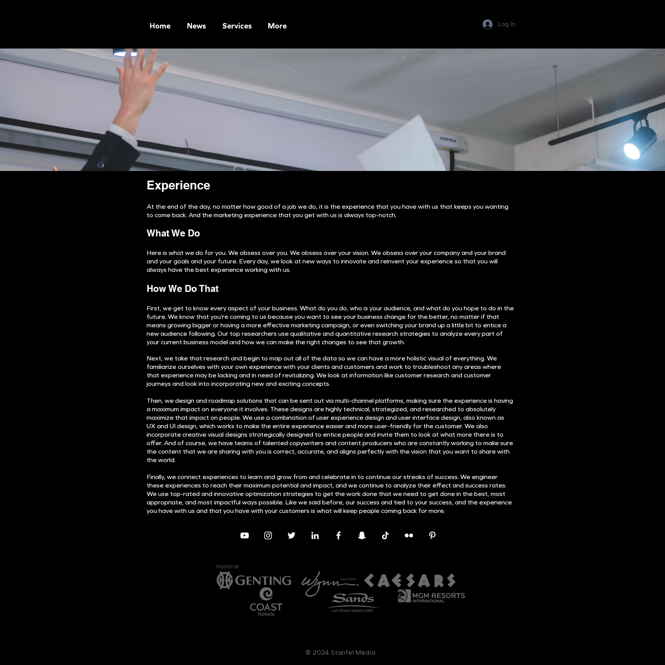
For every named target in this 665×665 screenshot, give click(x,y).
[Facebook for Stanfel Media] (338, 535)
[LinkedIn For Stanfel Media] (315, 535)
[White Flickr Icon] (409, 535)
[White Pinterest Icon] (432, 535)
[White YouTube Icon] (244, 535)
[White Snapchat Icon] (362, 535)
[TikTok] (385, 535)
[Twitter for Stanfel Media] (291, 535)
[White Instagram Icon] (268, 535)
